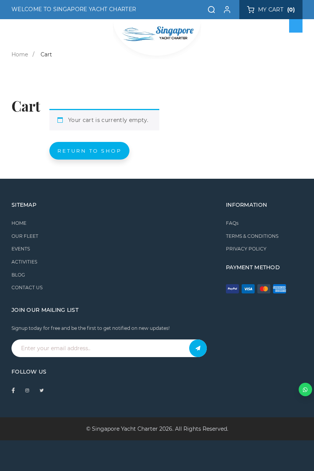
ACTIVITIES (24, 262)
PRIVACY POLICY (246, 249)
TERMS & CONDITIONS (252, 236)
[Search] (211, 9)
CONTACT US (27, 287)
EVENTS (20, 249)
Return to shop (89, 151)
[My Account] (227, 9)
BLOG (18, 275)
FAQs (232, 223)
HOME (18, 223)
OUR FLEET (24, 236)
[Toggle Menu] (296, 26)
